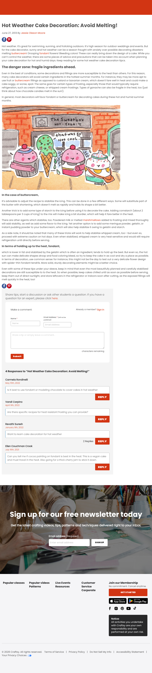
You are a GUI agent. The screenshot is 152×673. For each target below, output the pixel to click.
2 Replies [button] (88, 441)
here (55, 298)
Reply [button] (102, 397)
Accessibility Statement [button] (130, 652)
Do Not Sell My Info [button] (100, 652)
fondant (44, 53)
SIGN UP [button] (99, 542)
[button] (4, 39)
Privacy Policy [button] (77, 652)
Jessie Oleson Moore (33, 33)
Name (14, 319)
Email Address (55, 318)
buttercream (19, 53)
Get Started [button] (128, 592)
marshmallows (92, 220)
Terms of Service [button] (54, 652)
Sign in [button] (100, 309)
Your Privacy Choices (14, 655)
